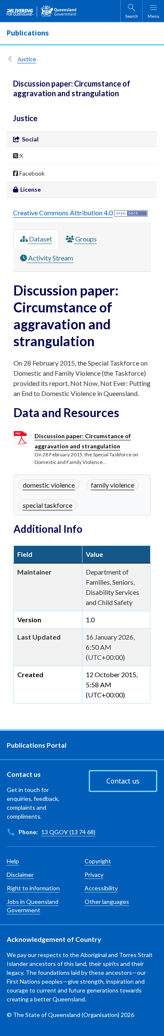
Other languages (107, 901)
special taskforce (47, 505)
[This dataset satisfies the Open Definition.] (131, 213)
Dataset (40, 239)
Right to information (33, 888)
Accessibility (101, 888)
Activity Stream (50, 258)
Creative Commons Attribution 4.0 (63, 213)
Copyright (98, 861)
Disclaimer (20, 874)
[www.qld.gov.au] (42, 11)
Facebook (31, 173)
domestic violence (49, 485)
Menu (153, 16)
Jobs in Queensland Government (32, 906)
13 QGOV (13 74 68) (68, 831)
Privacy (94, 874)
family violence (112, 485)
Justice (26, 58)
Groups (85, 239)
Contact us (123, 781)
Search (131, 16)
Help (13, 861)
